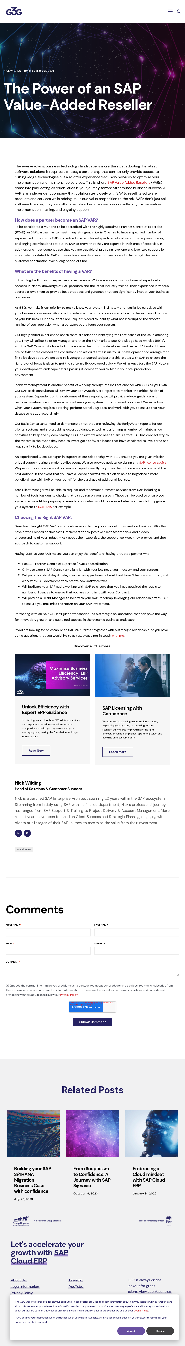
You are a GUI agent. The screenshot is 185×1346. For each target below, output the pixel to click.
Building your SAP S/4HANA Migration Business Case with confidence (32, 1180)
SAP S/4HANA (24, 849)
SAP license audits (152, 462)
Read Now (36, 750)
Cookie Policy (141, 1310)
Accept (131, 1330)
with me (118, 635)
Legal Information (25, 1286)
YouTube (76, 1286)
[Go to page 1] (92, 772)
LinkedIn (75, 1280)
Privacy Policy (68, 995)
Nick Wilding (13, 71)
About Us (18, 1280)
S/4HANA (45, 507)
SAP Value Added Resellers (128, 182)
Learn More (117, 752)
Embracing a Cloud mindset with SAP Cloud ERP (149, 1177)
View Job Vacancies (155, 1291)
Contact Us (158, 1245)
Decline (160, 1330)
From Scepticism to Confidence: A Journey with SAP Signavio (92, 1177)
